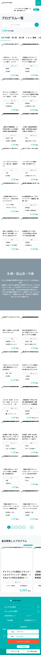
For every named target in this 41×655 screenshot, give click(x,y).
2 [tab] (14, 545)
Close (3, 9)
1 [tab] (12, 545)
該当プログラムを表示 (23, 641)
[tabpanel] (17, 570)
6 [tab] (22, 545)
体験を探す (31, 3)
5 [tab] (20, 545)
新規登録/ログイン (31, 620)
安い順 (14, 37)
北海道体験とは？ (10, 616)
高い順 (21, 37)
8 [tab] (34, 545)
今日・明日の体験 (32, 651)
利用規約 (10, 620)
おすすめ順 (5, 37)
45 (32, 527)
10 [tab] (38, 545)
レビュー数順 (31, 37)
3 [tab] (16, 545)
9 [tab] (36, 545)
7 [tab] (28, 545)
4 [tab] (18, 545)
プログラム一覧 (14, 651)
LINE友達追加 (23, 646)
